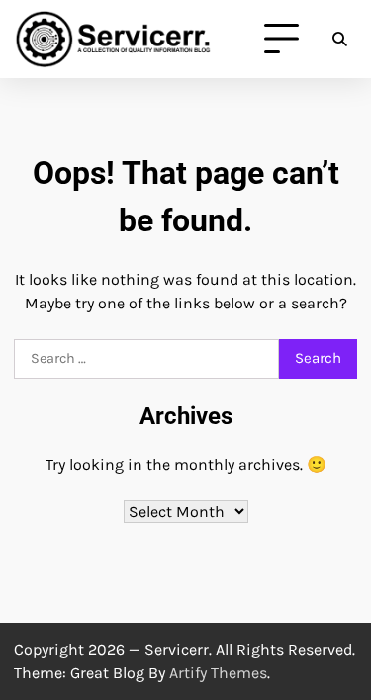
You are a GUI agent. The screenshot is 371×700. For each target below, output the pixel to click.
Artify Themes (218, 672)
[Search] (339, 39)
